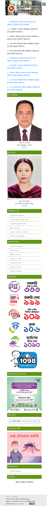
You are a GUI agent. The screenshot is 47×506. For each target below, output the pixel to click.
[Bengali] (30, 504)
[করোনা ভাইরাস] (24, 394)
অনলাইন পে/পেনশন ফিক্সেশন (17, 236)
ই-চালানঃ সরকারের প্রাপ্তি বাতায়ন (19, 220)
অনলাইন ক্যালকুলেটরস (16, 271)
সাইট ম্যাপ (15, 497)
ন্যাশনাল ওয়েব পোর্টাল (15, 259)
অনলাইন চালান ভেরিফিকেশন (17, 216)
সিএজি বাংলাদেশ (14, 250)
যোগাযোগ (8, 497)
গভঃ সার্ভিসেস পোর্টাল (15, 263)
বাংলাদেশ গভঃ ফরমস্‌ (15, 267)
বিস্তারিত (24, 147)
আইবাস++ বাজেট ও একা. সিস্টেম (19, 232)
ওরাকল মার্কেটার (20, 504)
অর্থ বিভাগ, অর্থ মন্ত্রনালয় (16, 246)
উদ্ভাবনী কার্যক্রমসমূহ (15, 471)
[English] (33, 504)
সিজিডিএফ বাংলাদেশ (15, 255)
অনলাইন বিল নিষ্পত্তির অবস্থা (18, 224)
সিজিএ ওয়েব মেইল (15, 228)
